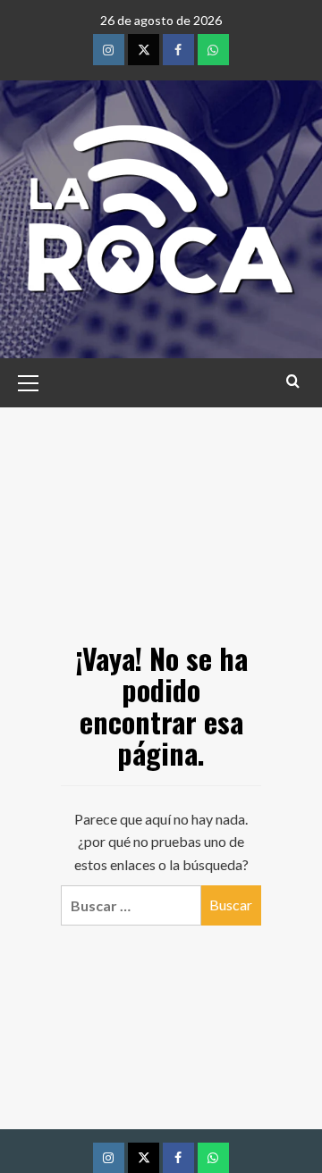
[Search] (293, 381)
